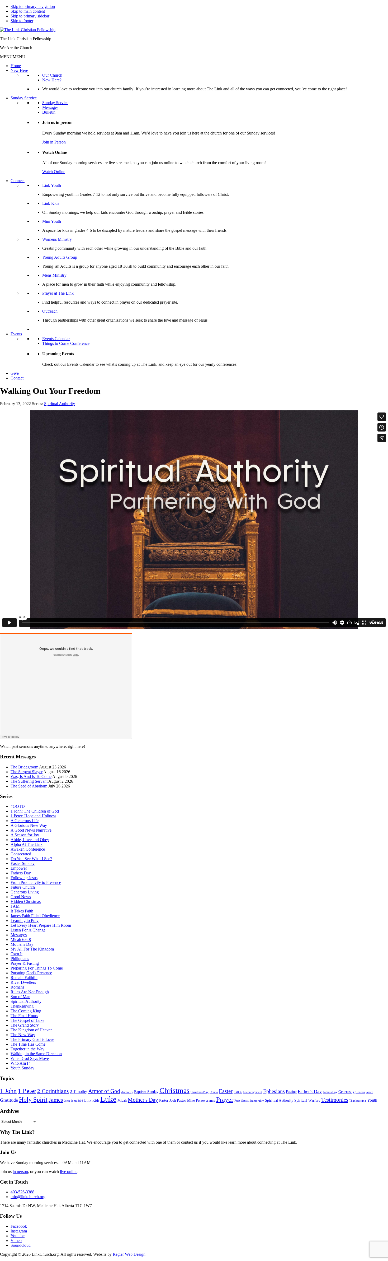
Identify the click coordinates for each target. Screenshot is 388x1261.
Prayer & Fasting (25, 963)
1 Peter (27, 1090)
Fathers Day (21, 873)
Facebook (19, 1226)
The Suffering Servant (29, 781)
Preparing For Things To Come (37, 968)
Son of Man (20, 996)
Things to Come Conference (65, 343)
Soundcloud (21, 1245)
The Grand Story (25, 1025)
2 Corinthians (53, 1091)
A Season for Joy (25, 835)
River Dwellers (23, 982)
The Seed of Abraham (29, 786)
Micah (122, 1100)
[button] (12, 56)
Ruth (237, 1100)
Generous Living (25, 892)
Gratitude (9, 1100)
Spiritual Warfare (307, 1100)
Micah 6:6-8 (21, 939)
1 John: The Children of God (35, 811)
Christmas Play (200, 1092)
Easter (226, 1091)
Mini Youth (51, 221)
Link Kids (50, 203)
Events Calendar (56, 338)
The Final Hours (24, 1015)
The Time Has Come (28, 1044)
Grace (369, 1092)
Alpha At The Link (26, 844)
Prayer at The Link (58, 293)
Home (16, 65)
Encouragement (252, 1092)
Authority (127, 1092)
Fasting (291, 1092)
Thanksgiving (22, 1006)
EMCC (238, 1092)
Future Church (23, 887)
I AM (15, 906)
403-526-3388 (22, 1192)
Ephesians (274, 1091)
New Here (19, 70)
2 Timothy (78, 1091)
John (67, 1100)
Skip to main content (28, 11)
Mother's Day (22, 944)
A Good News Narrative (31, 830)
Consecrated (21, 854)
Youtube (18, 1236)
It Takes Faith (22, 911)
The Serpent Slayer (26, 771)
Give (15, 373)
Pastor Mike (186, 1100)
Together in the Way (27, 1049)
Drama (214, 1092)
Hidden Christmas (26, 901)
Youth (372, 1100)
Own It (16, 954)
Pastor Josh (167, 1100)
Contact (17, 378)
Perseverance (205, 1100)
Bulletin (48, 112)
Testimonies (334, 1100)
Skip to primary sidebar (30, 16)
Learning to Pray (25, 920)
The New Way (23, 1034)
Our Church (52, 75)
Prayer (224, 1099)
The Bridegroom (24, 767)
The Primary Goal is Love (32, 1039)
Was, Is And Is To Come (31, 776)
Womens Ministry (57, 239)
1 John (8, 1090)
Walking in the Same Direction (36, 1053)
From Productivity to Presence (36, 882)
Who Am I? (20, 1063)
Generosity (346, 1092)
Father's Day (310, 1091)
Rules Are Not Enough (30, 992)
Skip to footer (22, 20)
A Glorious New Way (29, 825)
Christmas (174, 1090)
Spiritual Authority (59, 403)
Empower (19, 868)
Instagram (19, 1231)
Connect (18, 180)
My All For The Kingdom (32, 949)
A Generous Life (25, 820)
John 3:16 (77, 1100)
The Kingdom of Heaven (32, 1030)
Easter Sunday (23, 863)
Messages (50, 107)
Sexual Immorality (252, 1100)
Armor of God (104, 1091)
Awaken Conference (28, 849)
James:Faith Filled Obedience (35, 916)
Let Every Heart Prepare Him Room (41, 925)
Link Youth (51, 185)
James (56, 1099)
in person (20, 1171)
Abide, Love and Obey (30, 839)
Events (16, 334)
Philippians (20, 958)
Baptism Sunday (146, 1092)
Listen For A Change (28, 930)
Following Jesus (24, 877)
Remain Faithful (24, 977)
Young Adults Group (59, 257)
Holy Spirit (33, 1099)
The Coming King (26, 1011)
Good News (21, 896)
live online (68, 1171)
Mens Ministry (54, 275)
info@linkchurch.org (28, 1196)
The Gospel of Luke (27, 1020)
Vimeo (16, 1240)
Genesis (360, 1092)
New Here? (51, 80)
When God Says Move (30, 1058)
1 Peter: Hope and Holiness (33, 816)
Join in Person (54, 142)
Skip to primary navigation (33, 6)
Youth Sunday (22, 1068)
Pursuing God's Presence (31, 973)
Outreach (50, 311)
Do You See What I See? (31, 858)
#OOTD (18, 806)
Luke (108, 1099)
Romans (17, 987)
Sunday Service (24, 98)
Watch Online (53, 171)
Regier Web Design (129, 1254)
